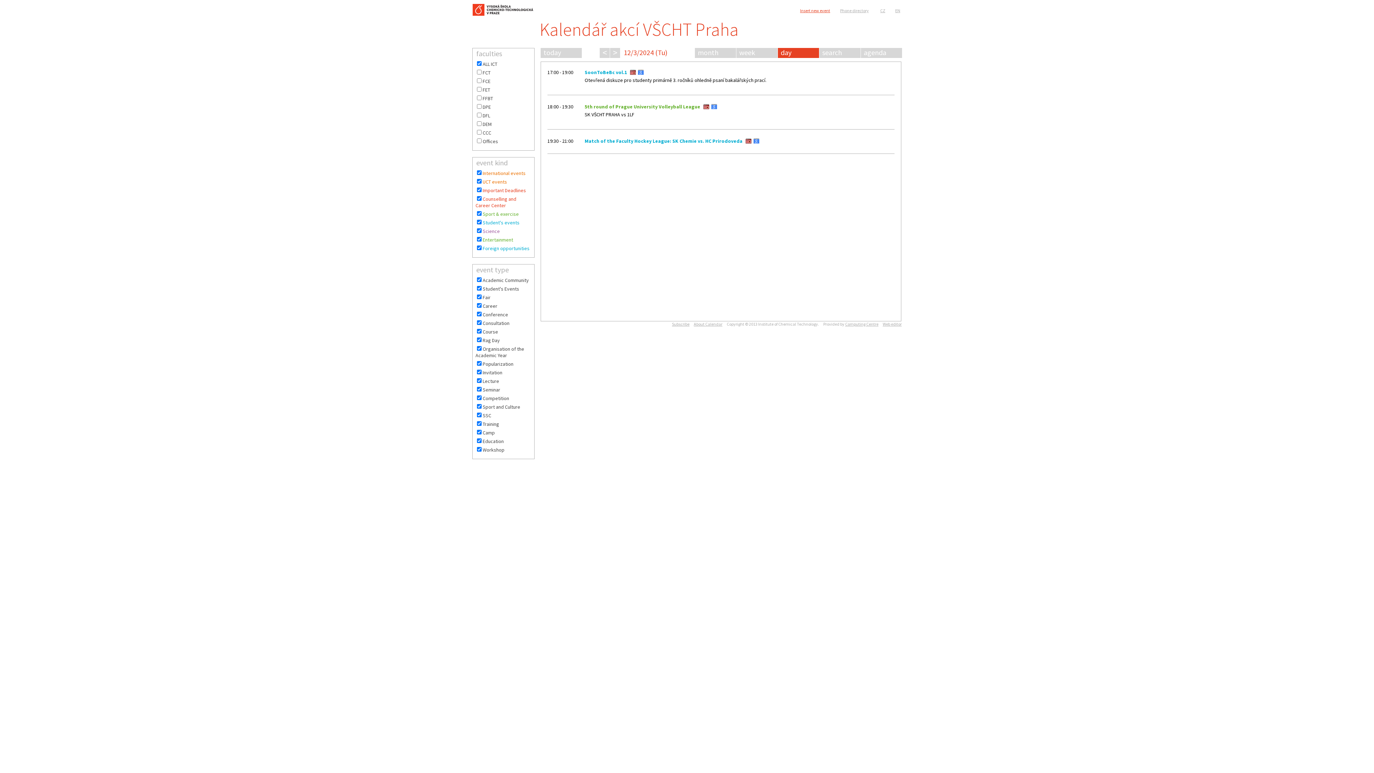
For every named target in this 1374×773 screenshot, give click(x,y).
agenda (875, 52)
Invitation (492, 372)
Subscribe (681, 324)
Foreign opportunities (506, 248)
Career (490, 306)
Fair (487, 297)
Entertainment (498, 240)
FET (486, 90)
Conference (495, 314)
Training (491, 424)
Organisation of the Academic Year (500, 352)
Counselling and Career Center (496, 202)
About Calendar (708, 324)
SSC (487, 415)
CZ (882, 10)
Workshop (494, 450)
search (832, 52)
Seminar (491, 389)
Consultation (496, 323)
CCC (487, 133)
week (747, 52)
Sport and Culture (501, 407)
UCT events (495, 182)
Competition (496, 398)
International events (504, 173)
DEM (487, 124)
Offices (490, 141)
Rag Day (491, 340)
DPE (487, 107)
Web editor (892, 324)
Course (490, 332)
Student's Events (501, 289)
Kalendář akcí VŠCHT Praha (639, 29)
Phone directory (854, 10)
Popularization (498, 364)
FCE (487, 81)
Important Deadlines (504, 190)
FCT (487, 72)
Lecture (491, 381)
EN (897, 10)
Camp (489, 432)
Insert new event (815, 10)
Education (493, 441)
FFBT (488, 98)
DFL (486, 115)
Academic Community (506, 280)
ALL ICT (490, 64)
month (708, 52)
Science (491, 231)
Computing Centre (861, 324)
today (552, 52)
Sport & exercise (501, 214)
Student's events (501, 222)
